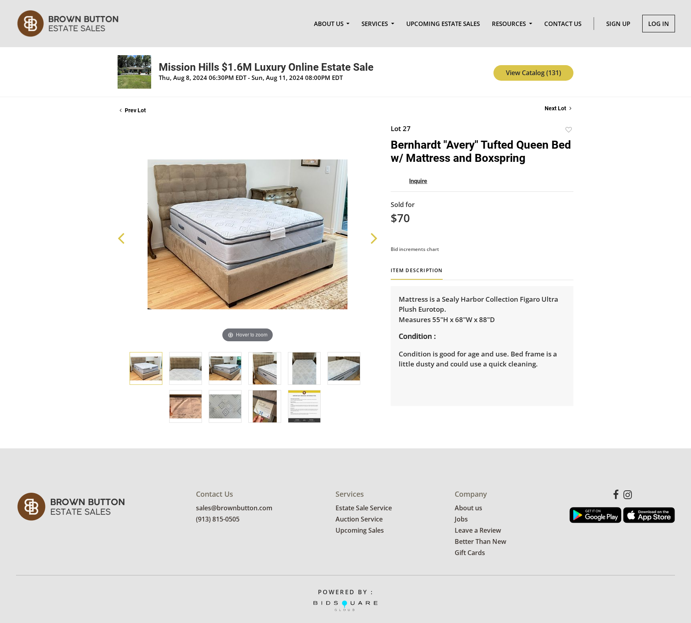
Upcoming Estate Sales (443, 24)
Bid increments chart (415, 249)
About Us (329, 24)
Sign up (618, 24)
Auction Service (359, 519)
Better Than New (480, 541)
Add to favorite (568, 129)
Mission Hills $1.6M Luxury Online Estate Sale (266, 67)
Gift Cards (470, 552)
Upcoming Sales (360, 530)
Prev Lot (135, 110)
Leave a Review (478, 530)
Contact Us (562, 24)
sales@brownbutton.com (234, 508)
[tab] (417, 273)
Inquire (418, 181)
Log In (658, 24)
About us (468, 508)
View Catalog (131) (533, 72)
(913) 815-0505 (218, 519)
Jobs (461, 519)
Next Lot (556, 108)
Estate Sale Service (364, 508)
